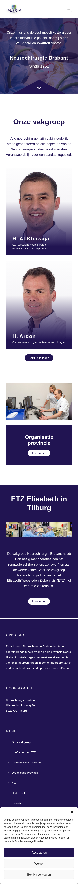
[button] (72, 812)
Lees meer (39, 453)
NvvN (15, 782)
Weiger (39, 863)
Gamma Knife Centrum (26, 762)
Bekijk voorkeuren (39, 874)
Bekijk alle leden (39, 357)
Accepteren (39, 852)
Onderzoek (19, 793)
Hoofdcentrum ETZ (24, 752)
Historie (16, 803)
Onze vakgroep (21, 742)
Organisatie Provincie (25, 772)
